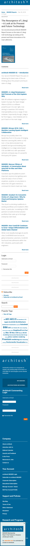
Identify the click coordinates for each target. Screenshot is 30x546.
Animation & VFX (22, 319)
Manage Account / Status (10, 486)
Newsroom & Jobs (8, 459)
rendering (15, 339)
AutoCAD (18, 324)
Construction (5, 330)
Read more (25, 87)
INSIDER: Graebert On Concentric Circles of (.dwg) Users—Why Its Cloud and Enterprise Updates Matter (14, 198)
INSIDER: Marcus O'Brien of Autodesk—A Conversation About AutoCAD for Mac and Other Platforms (14, 167)
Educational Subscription (9, 483)
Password (4, 264)
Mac (4, 332)
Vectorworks (11, 342)
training (4, 342)
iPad (26, 330)
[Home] (15, 2)
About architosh (7, 444)
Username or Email (7, 259)
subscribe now (8, 540)
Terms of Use (6, 504)
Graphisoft (17, 330)
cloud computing (23, 327)
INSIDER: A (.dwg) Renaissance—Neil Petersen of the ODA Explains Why (14, 94)
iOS (23, 330)
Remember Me (7, 269)
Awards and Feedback (9, 453)
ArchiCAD (12, 322)
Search (16, 306)
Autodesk (24, 324)
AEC (7, 319)
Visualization (21, 342)
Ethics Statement (7, 507)
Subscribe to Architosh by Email (13, 297)
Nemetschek (12, 335)
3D (4, 319)
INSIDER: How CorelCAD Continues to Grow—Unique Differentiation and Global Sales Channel (15, 228)
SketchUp (25, 339)
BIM (5, 327)
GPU (12, 330)
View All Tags (8, 314)
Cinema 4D (16, 327)
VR (26, 342)
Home (3, 12)
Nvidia (6, 337)
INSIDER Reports (12, 12)
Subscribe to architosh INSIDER (11, 477)
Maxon (20, 332)
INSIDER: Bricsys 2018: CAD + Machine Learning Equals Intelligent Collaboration (15, 130)
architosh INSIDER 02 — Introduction (15, 73)
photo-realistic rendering (16, 337)
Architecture (21, 322)
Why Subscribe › (21, 380)
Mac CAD (15, 333)
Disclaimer (5, 510)
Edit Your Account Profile (9, 490)
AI (17, 319)
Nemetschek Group (21, 335)
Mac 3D (9, 333)
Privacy (4, 514)
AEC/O (13, 319)
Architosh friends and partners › (16, 385)
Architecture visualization (9, 324)
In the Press (6, 456)
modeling (6, 335)
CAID (12, 327)
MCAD (25, 333)
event (9, 330)
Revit (21, 339)
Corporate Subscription (9, 480)
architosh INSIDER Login (9, 474)
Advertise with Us (7, 447)
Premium (6, 339)
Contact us (5, 462)
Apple (6, 322)
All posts (6, 295)
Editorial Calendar (7, 450)
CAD (9, 328)
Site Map (5, 501)
